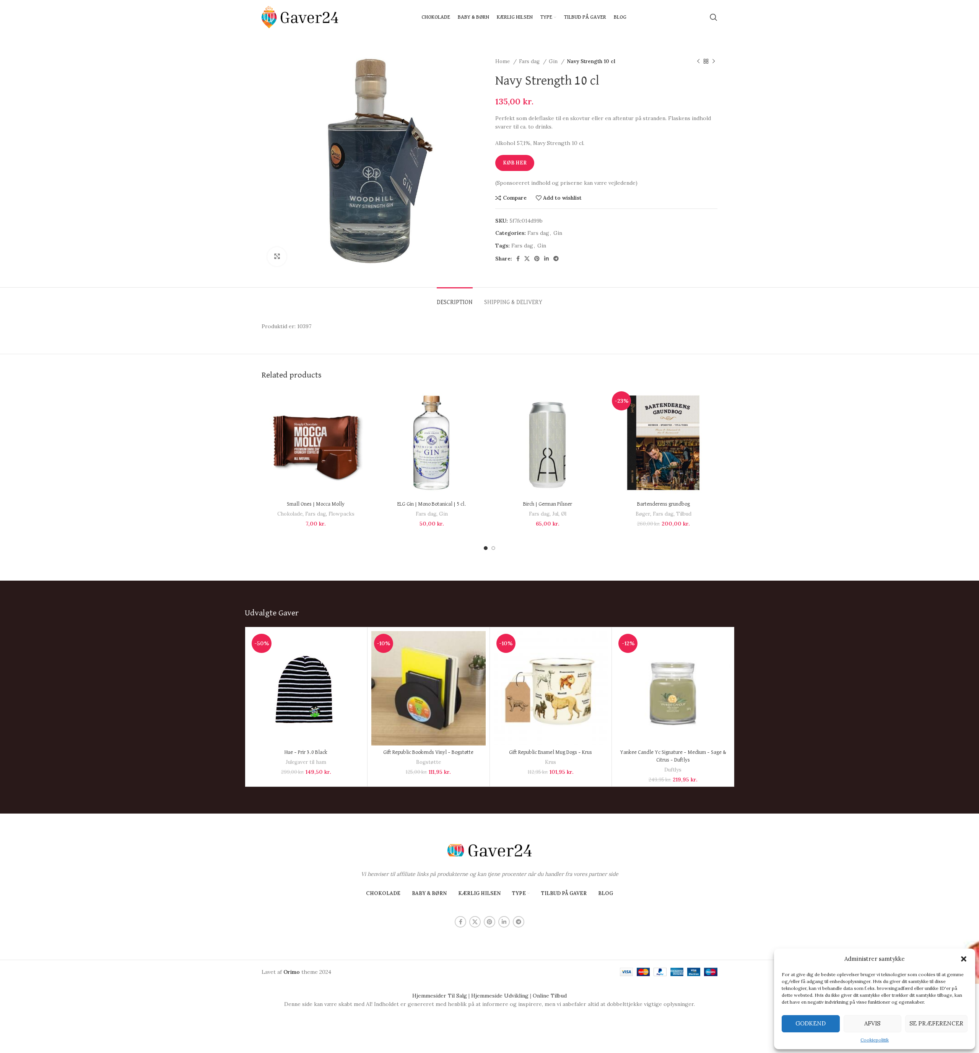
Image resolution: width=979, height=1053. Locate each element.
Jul (555, 514)
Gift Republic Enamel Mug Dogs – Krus (550, 752)
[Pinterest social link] (537, 259)
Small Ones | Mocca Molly (316, 504)
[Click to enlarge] (276, 256)
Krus (550, 762)
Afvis (872, 1023)
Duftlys (672, 770)
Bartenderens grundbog (663, 504)
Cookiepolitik (874, 1040)
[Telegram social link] (556, 259)
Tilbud (683, 514)
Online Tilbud (550, 995)
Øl (563, 514)
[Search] (713, 17)
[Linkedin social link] (546, 259)
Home (503, 61)
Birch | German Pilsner (547, 504)
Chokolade (289, 514)
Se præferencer (936, 1023)
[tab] (455, 299)
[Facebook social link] (518, 259)
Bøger (643, 514)
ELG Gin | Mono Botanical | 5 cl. (431, 504)
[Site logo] (300, 16)
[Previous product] (698, 61)
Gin (554, 61)
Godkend (810, 1023)
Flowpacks (342, 514)
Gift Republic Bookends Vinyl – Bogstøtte (428, 752)
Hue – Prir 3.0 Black (306, 752)
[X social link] (527, 259)
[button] (964, 959)
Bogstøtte (428, 762)
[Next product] (713, 61)
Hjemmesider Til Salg (439, 995)
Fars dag (530, 61)
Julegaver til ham (306, 762)
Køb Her (515, 162)
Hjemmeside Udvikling (500, 995)
